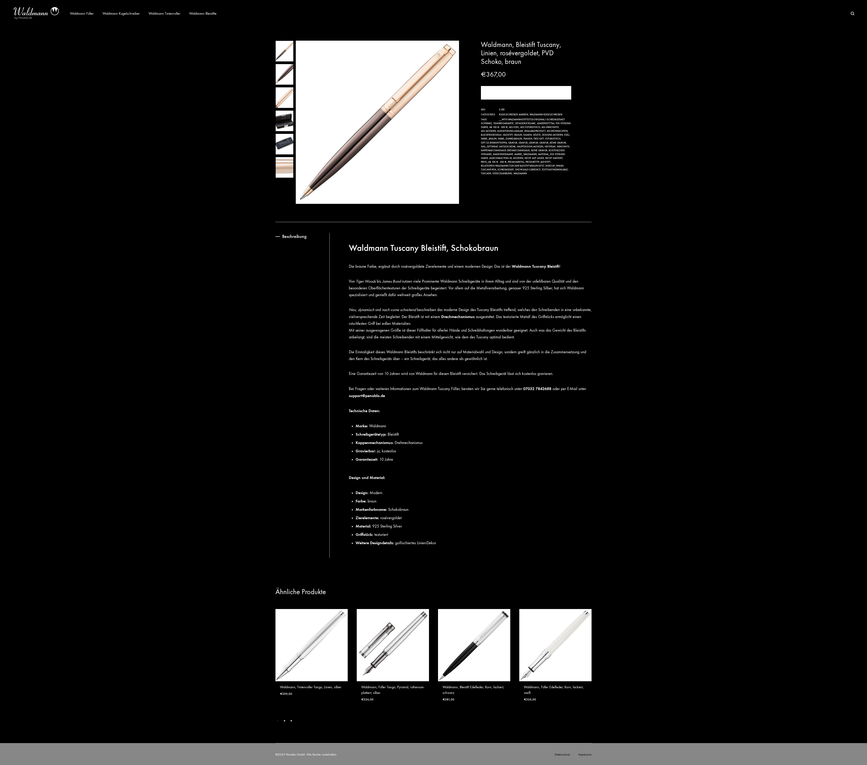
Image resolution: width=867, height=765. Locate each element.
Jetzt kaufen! (526, 93)
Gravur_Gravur (528, 142)
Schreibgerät (505, 169)
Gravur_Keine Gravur (552, 142)
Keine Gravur (539, 150)
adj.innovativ (550, 127)
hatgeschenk (507, 146)
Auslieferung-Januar (510, 131)
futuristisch (552, 138)
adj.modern (488, 131)
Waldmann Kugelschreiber (121, 13)
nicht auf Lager (534, 158)
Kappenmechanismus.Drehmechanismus (505, 150)
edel (566, 134)
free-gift (539, 138)
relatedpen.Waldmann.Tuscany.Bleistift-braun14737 (512, 165)
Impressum (585, 754)
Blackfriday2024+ (491, 134)
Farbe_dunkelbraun (510, 138)
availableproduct (535, 131)
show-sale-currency (527, 169)
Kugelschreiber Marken (513, 114)
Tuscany (486, 173)
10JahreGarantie (503, 123)
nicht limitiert (554, 158)
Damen (527, 134)
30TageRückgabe (525, 123)
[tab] (302, 236)
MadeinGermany (503, 154)
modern (518, 158)
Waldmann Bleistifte (203, 13)
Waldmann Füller (82, 13)
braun (518, 134)
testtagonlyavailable (555, 169)
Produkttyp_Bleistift (538, 161)
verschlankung (502, 173)
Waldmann (520, 173)
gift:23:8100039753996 (494, 142)
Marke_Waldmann (525, 154)
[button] (277, 720)
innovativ (563, 146)
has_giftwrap (489, 146)
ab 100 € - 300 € (498, 127)
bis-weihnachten (557, 131)
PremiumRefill (516, 161)
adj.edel (514, 127)
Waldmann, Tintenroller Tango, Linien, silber (310, 687)
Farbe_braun (488, 138)
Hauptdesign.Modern (530, 146)
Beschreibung (294, 236)
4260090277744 (545, 123)
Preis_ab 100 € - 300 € (493, 161)
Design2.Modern (552, 134)
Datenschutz (562, 754)
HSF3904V (550, 146)
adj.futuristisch (530, 127)
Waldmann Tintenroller (164, 13)
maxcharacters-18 (500, 158)
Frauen (527, 138)
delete (537, 134)
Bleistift (508, 134)
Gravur (512, 142)
